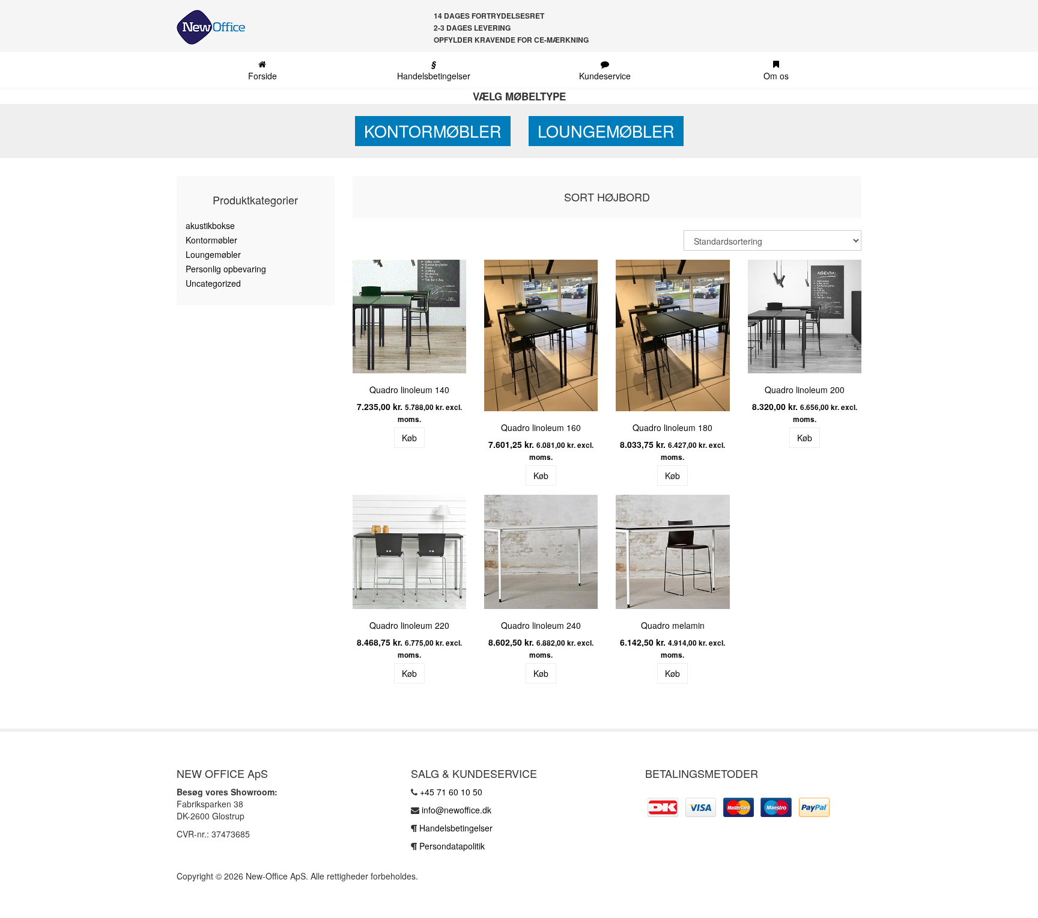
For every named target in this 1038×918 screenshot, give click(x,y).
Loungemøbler (606, 130)
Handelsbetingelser (433, 70)
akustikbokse (210, 225)
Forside (262, 76)
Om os (776, 76)
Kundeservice (605, 76)
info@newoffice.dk (456, 810)
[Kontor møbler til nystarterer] (206, 27)
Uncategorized (213, 283)
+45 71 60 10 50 (451, 792)
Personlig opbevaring (226, 269)
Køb (409, 438)
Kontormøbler (433, 130)
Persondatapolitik (452, 846)
